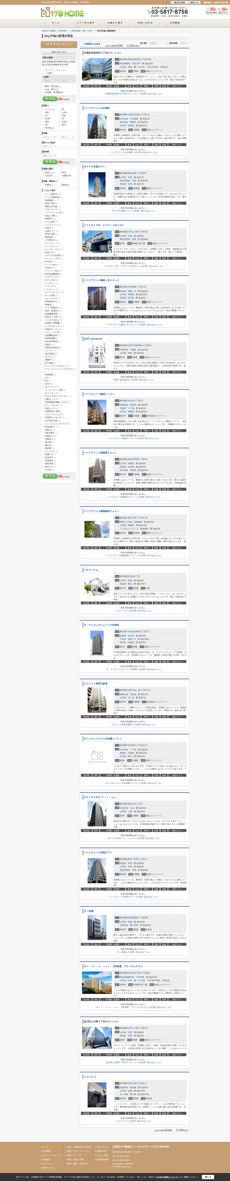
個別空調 (50, 463)
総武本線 (124, 122)
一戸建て (49, 73)
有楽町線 (124, 405)
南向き (49, 445)
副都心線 (124, 694)
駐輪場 (49, 304)
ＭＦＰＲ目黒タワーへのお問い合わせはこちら (133, 211)
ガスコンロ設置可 (54, 255)
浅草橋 (135, 459)
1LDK (64, 112)
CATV (49, 384)
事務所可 (50, 218)
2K (46, 115)
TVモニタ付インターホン (58, 396)
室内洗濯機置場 (53, 274)
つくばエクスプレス (129, 528)
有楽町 (131, 411)
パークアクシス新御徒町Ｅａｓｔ (101, 511)
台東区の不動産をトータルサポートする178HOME (140, 1146)
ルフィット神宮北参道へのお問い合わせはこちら (133, 724)
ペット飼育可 (52, 194)
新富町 (133, 405)
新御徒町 (138, 522)
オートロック (52, 393)
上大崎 (135, 231)
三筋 (134, 518)
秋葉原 (131, 125)
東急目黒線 (125, 180)
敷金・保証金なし (53, 86)
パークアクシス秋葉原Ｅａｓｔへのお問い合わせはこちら (133, 497)
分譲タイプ (51, 231)
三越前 (133, 350)
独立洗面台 (51, 353)
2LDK (47, 118)
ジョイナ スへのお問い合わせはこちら (133, 1121)
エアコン (50, 357)
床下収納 (50, 363)
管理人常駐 (51, 234)
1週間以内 (66, 175)
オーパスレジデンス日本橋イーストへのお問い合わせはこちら (133, 783)
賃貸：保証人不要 (75, 1159)
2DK (64, 115)
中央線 (123, 639)
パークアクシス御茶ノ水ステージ (101, 280)
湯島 (134, 287)
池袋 (130, 1091)
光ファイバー (52, 387)
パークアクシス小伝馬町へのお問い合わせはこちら (133, 152)
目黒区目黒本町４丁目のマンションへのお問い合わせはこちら (133, 94)
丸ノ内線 (124, 1094)
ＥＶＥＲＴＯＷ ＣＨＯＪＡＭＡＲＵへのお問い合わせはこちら (133, 266)
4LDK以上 (49, 128)
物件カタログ (48, 1168)
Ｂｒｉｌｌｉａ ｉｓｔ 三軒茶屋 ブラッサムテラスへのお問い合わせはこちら (133, 1007)
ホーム (45, 1147)
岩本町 (137, 114)
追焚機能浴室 (52, 335)
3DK (47, 122)
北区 (128, 576)
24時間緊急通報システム (57, 402)
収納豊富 (50, 374)
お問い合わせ (103, 1147)
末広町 (131, 298)
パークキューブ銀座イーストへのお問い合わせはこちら (133, 438)
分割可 (49, 228)
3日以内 (48, 175)
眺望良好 (50, 237)
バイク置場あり (53, 307)
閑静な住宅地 (52, 206)
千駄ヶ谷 (136, 690)
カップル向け (52, 265)
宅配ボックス (52, 399)
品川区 (129, 231)
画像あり (49, 185)
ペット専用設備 (53, 197)
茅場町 (131, 753)
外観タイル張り (53, 317)
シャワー (50, 350)
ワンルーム (50, 109)
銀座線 (123, 298)
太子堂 (137, 973)
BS (48, 381)
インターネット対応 (55, 390)
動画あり (66, 185)
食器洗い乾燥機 (53, 323)
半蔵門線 (124, 350)
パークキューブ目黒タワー (98, 852)
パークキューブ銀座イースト (99, 394)
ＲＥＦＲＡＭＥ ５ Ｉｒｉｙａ (100, 797)
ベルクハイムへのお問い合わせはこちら (133, 611)
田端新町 (134, 917)
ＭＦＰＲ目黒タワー (94, 166)
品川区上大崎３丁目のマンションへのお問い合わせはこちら (133, 1062)
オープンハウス (53, 249)
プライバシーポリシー (52, 1155)
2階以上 (50, 430)
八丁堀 (131, 408)
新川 (134, 745)
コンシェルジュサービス (57, 424)
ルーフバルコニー (54, 292)
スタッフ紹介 (103, 1155)
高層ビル (50, 454)
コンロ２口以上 (53, 320)
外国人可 (50, 252)
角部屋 (49, 448)
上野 (130, 811)
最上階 (49, 442)
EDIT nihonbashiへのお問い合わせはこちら (133, 380)
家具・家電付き (53, 311)
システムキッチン (54, 326)
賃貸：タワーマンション (78, 1151)
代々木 (131, 697)
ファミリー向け (53, 271)
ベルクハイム (91, 570)
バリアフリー (52, 225)
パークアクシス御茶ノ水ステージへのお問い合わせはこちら (133, 324)
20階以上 (50, 439)
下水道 (49, 469)
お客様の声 (102, 1151)
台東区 (129, 459)
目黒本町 (136, 59)
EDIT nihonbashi (93, 339)
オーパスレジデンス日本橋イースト (103, 738)
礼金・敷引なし (52, 89)
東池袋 (133, 1087)
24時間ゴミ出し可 (54, 417)
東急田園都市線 (127, 977)
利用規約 (46, 1159)
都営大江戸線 (126, 522)
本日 (64, 172)
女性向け (50, 268)
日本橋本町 (137, 345)
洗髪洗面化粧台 (53, 347)
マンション (61, 70)
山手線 (123, 67)
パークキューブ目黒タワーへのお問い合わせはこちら (133, 897)
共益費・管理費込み (54, 92)
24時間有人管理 (53, 411)
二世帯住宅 (51, 240)
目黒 (130, 67)
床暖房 (49, 360)
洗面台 (49, 344)
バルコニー (51, 289)
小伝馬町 (134, 119)
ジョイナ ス (90, 1076)
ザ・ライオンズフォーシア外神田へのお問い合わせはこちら (133, 669)
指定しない (50, 172)
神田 (130, 353)
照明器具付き (52, 301)
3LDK (64, 122)
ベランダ (50, 286)
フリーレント (52, 243)
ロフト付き (51, 280)
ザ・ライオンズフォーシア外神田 (101, 625)
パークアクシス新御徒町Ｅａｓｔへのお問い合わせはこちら (133, 555)
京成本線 (124, 925)
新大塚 (133, 1094)
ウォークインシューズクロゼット (59, 370)
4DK (64, 125)
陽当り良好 (51, 203)
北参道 (133, 694)
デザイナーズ (52, 209)
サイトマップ (48, 1163)
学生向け (50, 261)
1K (63, 109)
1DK (47, 112)
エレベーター (52, 298)
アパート (49, 70)
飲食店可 (50, 457)
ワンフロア (51, 451)
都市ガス (50, 466)
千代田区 (130, 114)
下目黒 (135, 859)
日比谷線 (124, 119)
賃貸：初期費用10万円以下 (79, 1147)
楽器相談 (50, 200)
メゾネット (51, 283)
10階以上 (50, 436)
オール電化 (51, 295)
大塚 (134, 1083)
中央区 (129, 345)
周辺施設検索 (103, 1159)
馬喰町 (133, 122)
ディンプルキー (53, 405)
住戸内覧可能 (52, 420)
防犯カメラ (51, 408)
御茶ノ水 (132, 291)
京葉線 (123, 408)
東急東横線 (125, 63)
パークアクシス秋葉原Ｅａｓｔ (100, 452)
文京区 (129, 287)
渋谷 (130, 980)
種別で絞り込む (59, 52)
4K (46, 125)
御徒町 (131, 525)
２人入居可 (51, 222)
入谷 (134, 804)
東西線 (123, 753)
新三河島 (134, 925)
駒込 (130, 584)
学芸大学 (136, 63)
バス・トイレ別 (53, 332)
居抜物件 (50, 460)
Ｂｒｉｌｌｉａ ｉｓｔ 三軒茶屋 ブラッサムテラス (113, 966)
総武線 (123, 291)
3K (63, 118)
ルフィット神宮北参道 (95, 683)
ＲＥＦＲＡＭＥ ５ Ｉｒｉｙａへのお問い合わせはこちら (134, 838)
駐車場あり (51, 427)
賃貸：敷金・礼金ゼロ (77, 1163)
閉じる (208, 1177)
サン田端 (88, 911)
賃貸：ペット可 (74, 1155)
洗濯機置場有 (52, 314)
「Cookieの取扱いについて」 (167, 1177)
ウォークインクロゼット (57, 366)
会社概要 (46, 1151)
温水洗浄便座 (52, 341)
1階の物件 (51, 433)
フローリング (52, 277)
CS (48, 378)
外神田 (137, 631)
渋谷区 (129, 690)
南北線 (123, 184)
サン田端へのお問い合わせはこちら (134, 952)
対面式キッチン (53, 329)
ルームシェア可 (53, 258)
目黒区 (129, 59)
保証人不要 (51, 215)
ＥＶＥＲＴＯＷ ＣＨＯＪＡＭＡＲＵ (104, 225)
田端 (132, 576)
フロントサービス (54, 414)
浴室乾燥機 (51, 338)
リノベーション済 (54, 212)
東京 (130, 756)
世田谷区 (130, 973)
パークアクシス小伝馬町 (97, 108)
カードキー (51, 246)
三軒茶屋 (140, 977)
